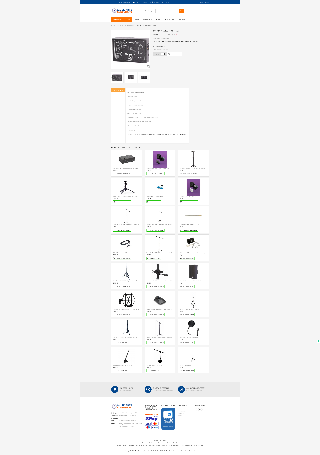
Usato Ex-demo (151, 443)
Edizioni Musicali (170, 20)
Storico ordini (181, 413)
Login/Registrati (204, 2)
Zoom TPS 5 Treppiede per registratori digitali (125, 196)
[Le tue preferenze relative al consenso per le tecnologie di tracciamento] (318, 341)
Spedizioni (165, 445)
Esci (179, 418)
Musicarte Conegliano (160, 440)
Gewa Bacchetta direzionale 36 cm (189, 224)
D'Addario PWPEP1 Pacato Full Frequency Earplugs (193, 253)
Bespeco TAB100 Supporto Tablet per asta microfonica (161, 281)
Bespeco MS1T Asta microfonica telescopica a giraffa (161, 224)
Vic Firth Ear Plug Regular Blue (154, 196)
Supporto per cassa (185, 365)
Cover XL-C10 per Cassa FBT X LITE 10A (191, 281)
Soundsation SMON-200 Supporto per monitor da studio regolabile (198, 168)
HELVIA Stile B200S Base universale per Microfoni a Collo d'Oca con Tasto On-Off (168, 309)
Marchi (158, 20)
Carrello (180, 416)
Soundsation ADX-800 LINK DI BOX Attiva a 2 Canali (127, 168)
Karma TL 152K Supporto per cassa (189, 309)
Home (137, 20)
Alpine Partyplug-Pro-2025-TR (188, 196)
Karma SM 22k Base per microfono (122, 365)
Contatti (182, 20)
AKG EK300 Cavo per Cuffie (120, 253)
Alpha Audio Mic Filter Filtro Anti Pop (190, 337)
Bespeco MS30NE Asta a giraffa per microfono (159, 337)
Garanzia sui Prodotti (141, 445)
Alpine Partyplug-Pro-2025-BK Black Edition (158, 168)
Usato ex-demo (147, 20)
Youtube (156, 2)
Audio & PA (120, 25)
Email (137, 2)
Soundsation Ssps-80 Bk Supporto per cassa (125, 337)
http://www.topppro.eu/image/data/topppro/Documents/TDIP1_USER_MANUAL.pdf (164, 134)
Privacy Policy (184, 445)
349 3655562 (122, 418)
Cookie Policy (193, 445)
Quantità (157, 54)
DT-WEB (193, 451)
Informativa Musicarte (154, 445)
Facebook (146, 2)
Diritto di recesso (174, 445)
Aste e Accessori (129, 25)
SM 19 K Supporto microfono (154, 365)
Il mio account (182, 411)
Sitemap (200, 445)
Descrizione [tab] (119, 90)
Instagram (166, 2)
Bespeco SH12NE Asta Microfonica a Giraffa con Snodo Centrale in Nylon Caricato (135, 224)
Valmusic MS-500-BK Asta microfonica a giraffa (159, 253)
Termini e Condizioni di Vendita (125, 445)
